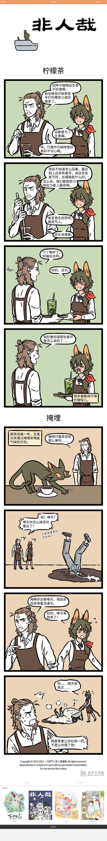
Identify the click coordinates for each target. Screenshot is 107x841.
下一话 (80, 782)
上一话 (27, 782)
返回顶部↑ (53, 827)
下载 (97, 2)
